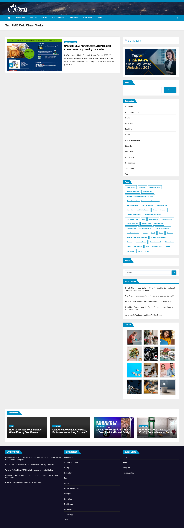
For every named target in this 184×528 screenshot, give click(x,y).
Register (74, 18)
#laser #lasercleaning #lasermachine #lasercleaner (143, 201)
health (153, 233)
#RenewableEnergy (132, 205)
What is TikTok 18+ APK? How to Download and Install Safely (149, 301)
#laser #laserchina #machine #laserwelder (140, 196)
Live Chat (129, 152)
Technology (129, 168)
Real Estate (129, 157)
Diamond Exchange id (162, 228)
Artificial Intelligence (143, 210)
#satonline (130, 210)
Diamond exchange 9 (145, 228)
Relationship (58, 18)
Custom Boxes (153, 219)
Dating (127, 118)
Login (99, 18)
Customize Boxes (167, 219)
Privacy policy (128, 473)
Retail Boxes (138, 246)
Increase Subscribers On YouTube (137, 237)
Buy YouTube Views (132, 219)
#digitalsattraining (154, 187)
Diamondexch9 (131, 228)
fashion (145, 233)
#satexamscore (162, 205)
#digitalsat (142, 187)
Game (127, 135)
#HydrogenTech (147, 192)
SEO (147, 246)
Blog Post (87, 18)
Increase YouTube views (158, 237)
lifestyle (129, 242)
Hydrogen (170, 233)
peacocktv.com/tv (155, 242)
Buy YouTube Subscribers (153, 214)
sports (168, 246)
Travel (45, 18)
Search (128, 82)
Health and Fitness (70, 42)
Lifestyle (128, 146)
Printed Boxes (169, 242)
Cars (143, 219)
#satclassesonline (147, 205)
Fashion (33, 18)
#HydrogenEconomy (133, 192)
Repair (129, 246)
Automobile (20, 18)
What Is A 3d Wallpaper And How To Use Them (143, 315)
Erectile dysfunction (133, 233)
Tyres (147, 251)
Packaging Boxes (141, 242)
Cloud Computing (132, 112)
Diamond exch (146, 223)
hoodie (161, 233)
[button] (177, 18)
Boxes (155, 210)
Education (129, 123)
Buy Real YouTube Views (134, 214)
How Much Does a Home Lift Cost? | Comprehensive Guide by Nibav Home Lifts (155, 432)
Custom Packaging (132, 223)
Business (163, 210)
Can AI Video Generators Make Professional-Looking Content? (149, 296)
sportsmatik (130, 251)
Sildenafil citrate (157, 246)
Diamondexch (158, 223)
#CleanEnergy (131, 187)
